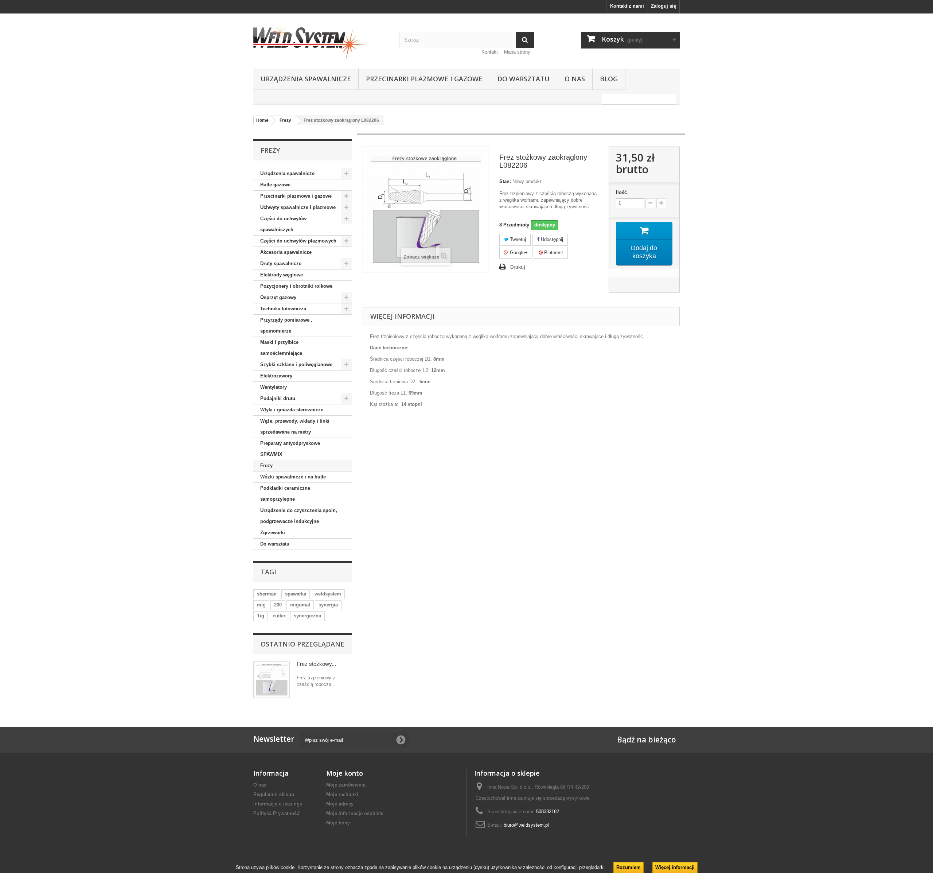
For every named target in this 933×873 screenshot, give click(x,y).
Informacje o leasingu (277, 804)
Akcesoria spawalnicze (286, 252)
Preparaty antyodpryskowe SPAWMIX (290, 449)
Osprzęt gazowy (278, 297)
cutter (279, 615)
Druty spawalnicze (280, 263)
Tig (260, 615)
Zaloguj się (663, 6)
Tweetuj (517, 239)
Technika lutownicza (283, 308)
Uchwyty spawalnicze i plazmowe (298, 207)
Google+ (518, 252)
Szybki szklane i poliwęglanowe (296, 364)
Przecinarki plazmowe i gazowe (424, 78)
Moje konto (344, 773)
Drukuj (517, 267)
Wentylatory (273, 387)
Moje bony (338, 823)
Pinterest (553, 252)
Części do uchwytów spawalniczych (283, 224)
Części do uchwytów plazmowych (298, 241)
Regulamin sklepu (273, 794)
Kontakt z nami (627, 6)
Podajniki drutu (277, 398)
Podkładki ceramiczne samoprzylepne (285, 493)
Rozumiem (628, 867)
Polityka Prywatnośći (277, 813)
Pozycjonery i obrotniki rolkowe (296, 286)
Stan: (505, 181)
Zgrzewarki (272, 532)
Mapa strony (517, 52)
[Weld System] (320, 39)
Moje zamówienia (346, 785)
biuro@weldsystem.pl (526, 825)
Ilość (621, 192)
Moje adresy (340, 804)
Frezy (266, 465)
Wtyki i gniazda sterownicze (291, 409)
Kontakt (489, 52)
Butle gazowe (275, 184)
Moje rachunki (342, 794)
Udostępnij (551, 239)
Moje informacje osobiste (354, 813)
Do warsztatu (523, 78)
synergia (328, 605)
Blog (609, 78)
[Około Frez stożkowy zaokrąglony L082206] (271, 679)
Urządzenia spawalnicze (306, 78)
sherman (267, 594)
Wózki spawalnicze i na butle (293, 477)
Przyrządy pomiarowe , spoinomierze (286, 325)
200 (278, 605)
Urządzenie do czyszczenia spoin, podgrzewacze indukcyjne (298, 516)
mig (261, 605)
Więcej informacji (675, 867)
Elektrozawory (276, 376)
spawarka (295, 594)
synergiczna (307, 615)
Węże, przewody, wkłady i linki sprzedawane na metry (294, 426)
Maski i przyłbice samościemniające (281, 348)
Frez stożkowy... (316, 664)
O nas (575, 78)
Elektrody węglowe (281, 275)
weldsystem (328, 594)
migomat (300, 605)
